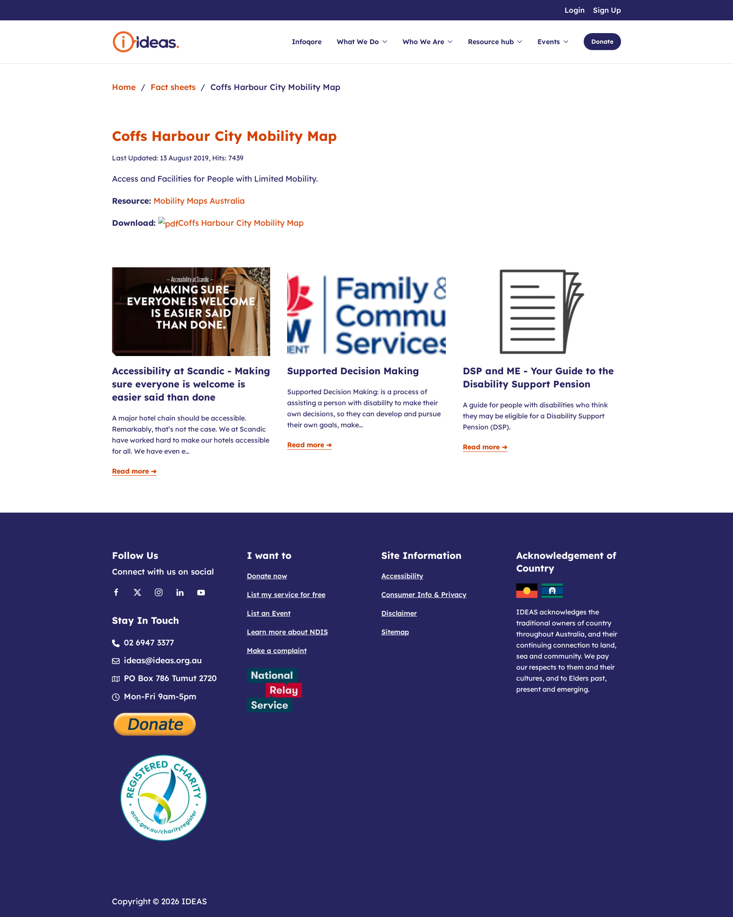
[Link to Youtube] (201, 591)
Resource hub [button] (491, 41)
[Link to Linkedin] (180, 591)
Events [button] (548, 41)
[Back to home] (146, 42)
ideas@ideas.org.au (163, 660)
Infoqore (307, 41)
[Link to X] (137, 591)
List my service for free (286, 594)
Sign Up (607, 10)
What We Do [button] (358, 41)
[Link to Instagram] (158, 591)
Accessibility (402, 576)
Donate (602, 41)
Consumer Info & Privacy (424, 594)
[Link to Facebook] (116, 591)
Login (575, 10)
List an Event (269, 613)
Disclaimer (399, 613)
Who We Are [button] (423, 41)
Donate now (267, 576)
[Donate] (155, 723)
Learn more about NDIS (287, 632)
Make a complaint (277, 650)
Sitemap (395, 632)
